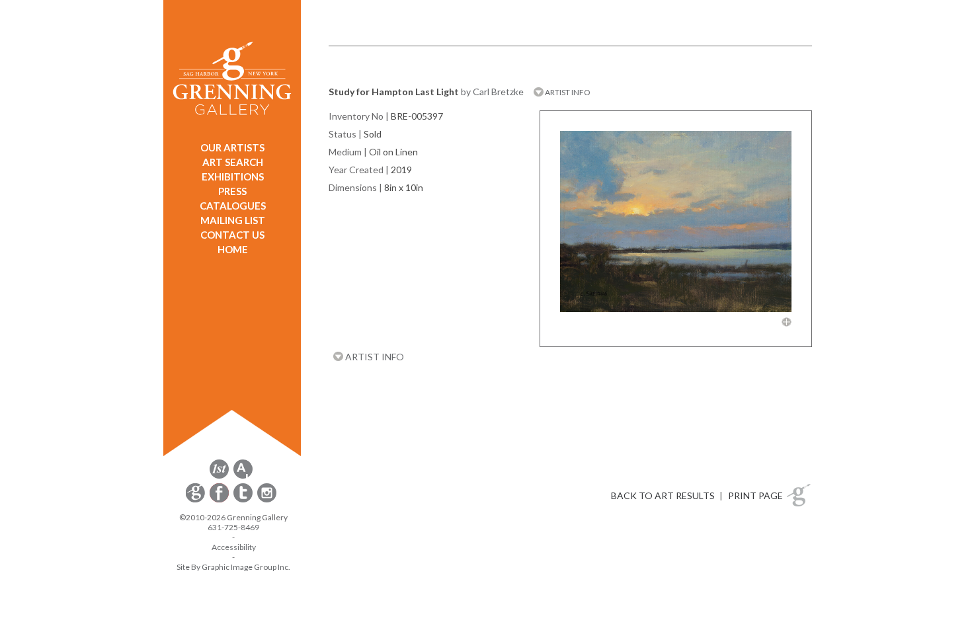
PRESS (232, 191)
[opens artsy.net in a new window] (243, 476)
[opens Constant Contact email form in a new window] (196, 500)
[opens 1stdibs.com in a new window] (219, 476)
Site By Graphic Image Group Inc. (233, 567)
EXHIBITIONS (233, 176)
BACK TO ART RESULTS (663, 495)
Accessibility (234, 547)
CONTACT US (232, 235)
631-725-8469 (233, 527)
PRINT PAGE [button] (755, 495)
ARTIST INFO (567, 92)
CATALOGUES (233, 206)
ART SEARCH (232, 162)
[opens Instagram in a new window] (267, 500)
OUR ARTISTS (232, 147)
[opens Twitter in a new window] (244, 500)
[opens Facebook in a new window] (220, 500)
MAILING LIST (232, 220)
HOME (233, 249)
